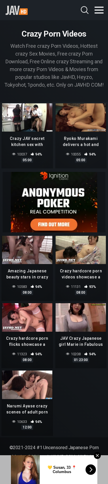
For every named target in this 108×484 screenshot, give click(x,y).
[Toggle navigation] (99, 10)
